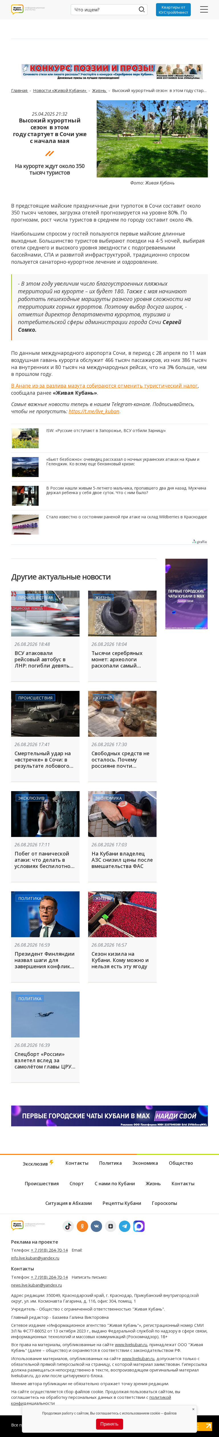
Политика (29, 898)
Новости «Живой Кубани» (60, 90)
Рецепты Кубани (122, 1203)
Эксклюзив (31, 798)
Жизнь (99, 90)
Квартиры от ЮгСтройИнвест (173, 10)
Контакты (77, 1163)
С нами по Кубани (115, 1183)
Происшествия (35, 597)
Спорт (77, 1183)
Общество (181, 1163)
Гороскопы (164, 1203)
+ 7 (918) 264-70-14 (49, 1250)
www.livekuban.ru (131, 1344)
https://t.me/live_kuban (94, 411)
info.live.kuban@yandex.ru (35, 1258)
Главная (19, 90)
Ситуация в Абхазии (68, 1203)
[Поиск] (142, 9)
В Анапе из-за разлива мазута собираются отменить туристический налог (104, 385)
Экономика (108, 798)
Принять (109, 1424)
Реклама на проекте (34, 1242)
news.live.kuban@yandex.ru (36, 1285)
